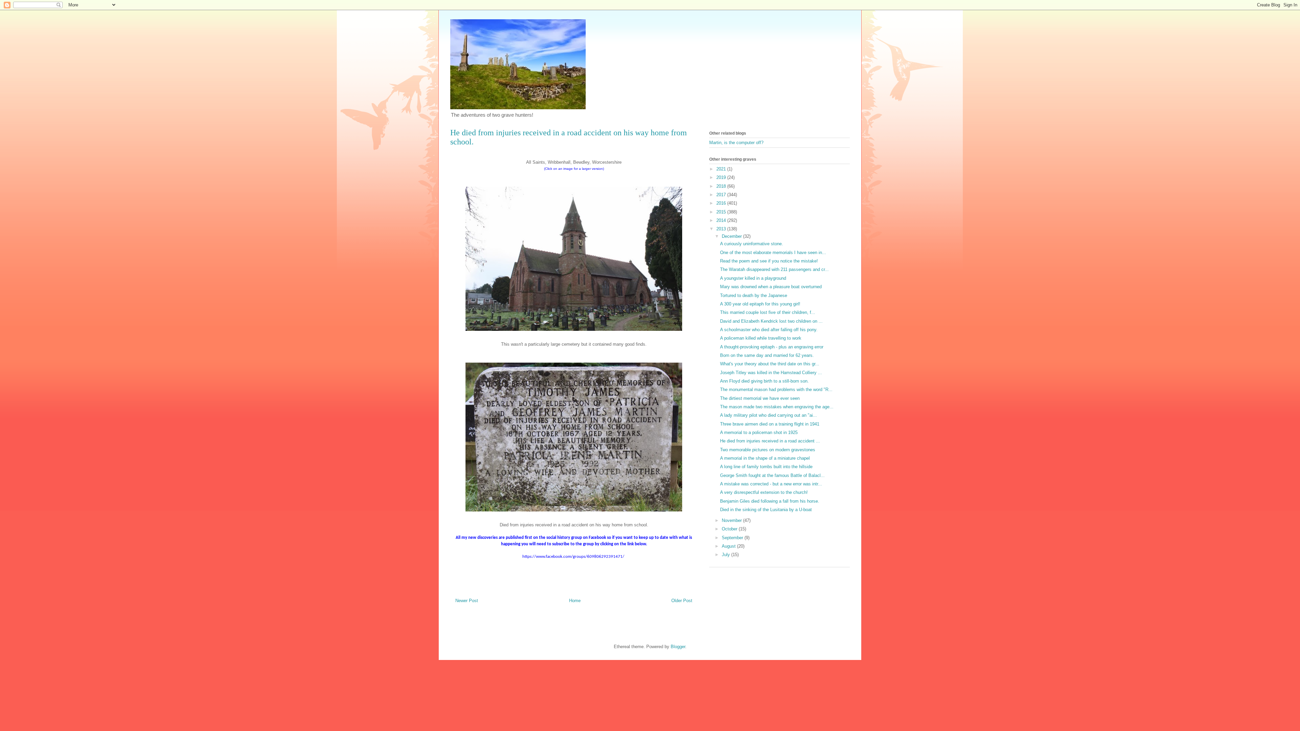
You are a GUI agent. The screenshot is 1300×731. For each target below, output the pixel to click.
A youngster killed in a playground (753, 278)
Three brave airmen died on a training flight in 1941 (769, 424)
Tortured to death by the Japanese (753, 295)
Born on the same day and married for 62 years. (767, 355)
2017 (721, 194)
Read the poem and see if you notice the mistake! (769, 261)
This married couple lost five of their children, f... (767, 312)
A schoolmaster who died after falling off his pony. (769, 329)
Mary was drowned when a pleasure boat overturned (771, 286)
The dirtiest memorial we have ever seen (760, 398)
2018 (721, 186)
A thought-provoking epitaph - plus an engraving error (771, 346)
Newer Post (466, 600)
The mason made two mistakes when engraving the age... (776, 406)
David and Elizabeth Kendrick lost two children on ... (771, 321)
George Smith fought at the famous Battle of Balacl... (772, 475)
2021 (721, 169)
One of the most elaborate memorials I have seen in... (773, 252)
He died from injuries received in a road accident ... (770, 440)
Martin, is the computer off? (736, 142)
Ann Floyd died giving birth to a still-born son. (764, 381)
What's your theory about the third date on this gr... (769, 363)
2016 (721, 203)
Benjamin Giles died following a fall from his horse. (769, 501)
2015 (721, 211)
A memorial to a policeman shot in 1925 (759, 432)
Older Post (681, 600)
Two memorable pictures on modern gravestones (767, 449)
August (729, 546)
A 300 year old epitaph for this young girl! (760, 303)
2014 (721, 220)
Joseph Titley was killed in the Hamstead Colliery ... (771, 372)
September (733, 537)
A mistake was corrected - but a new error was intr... (771, 483)
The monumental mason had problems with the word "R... (776, 389)
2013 (721, 228)
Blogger (678, 646)
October (730, 528)
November (732, 520)
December (732, 236)
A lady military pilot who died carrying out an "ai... (768, 415)
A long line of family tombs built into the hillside (766, 466)
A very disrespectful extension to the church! (764, 492)
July (726, 554)
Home (575, 600)
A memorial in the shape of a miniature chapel (765, 458)
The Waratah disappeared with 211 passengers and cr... (774, 269)
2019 (721, 177)
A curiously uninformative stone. (751, 243)
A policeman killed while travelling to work (760, 338)
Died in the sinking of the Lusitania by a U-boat (766, 509)
